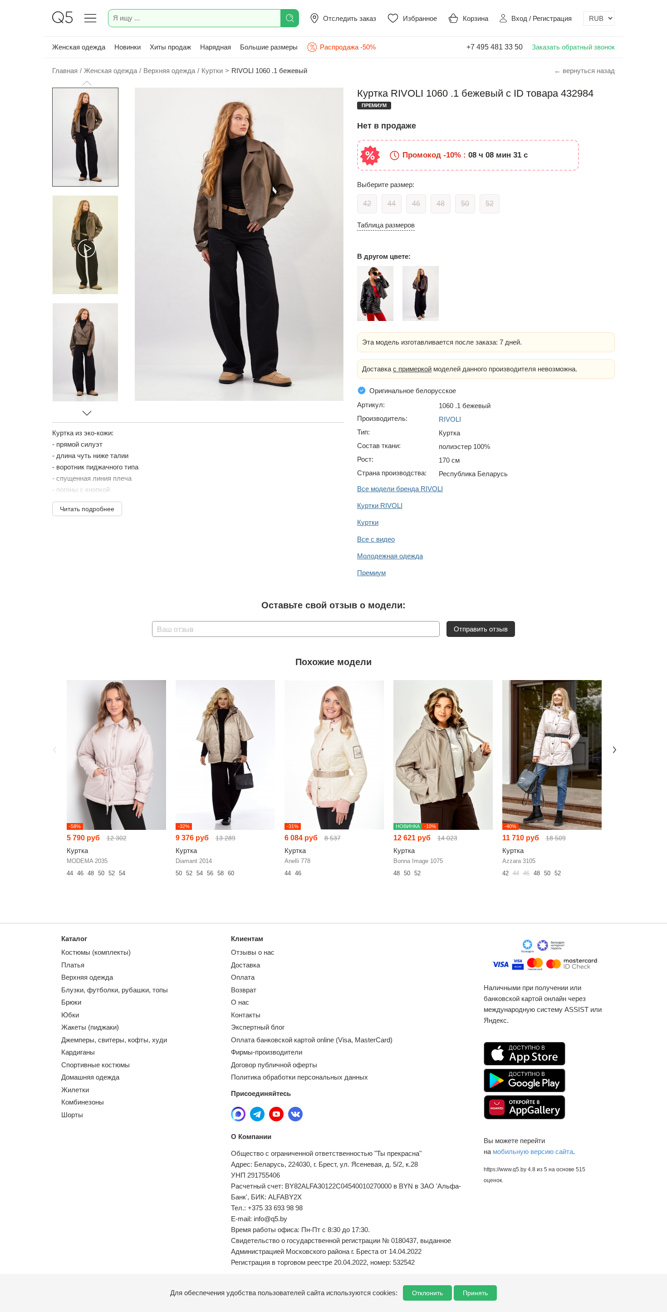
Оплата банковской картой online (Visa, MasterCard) (311, 1040)
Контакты (245, 1015)
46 (416, 203)
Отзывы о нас (253, 952)
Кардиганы (78, 1052)
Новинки (127, 47)
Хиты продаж (170, 47)
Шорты (72, 1115)
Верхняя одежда (87, 977)
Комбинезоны (82, 1102)
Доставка (245, 965)
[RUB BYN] (599, 18)
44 (391, 203)
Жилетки (75, 1090)
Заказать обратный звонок (573, 47)
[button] (86, 83)
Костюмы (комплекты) (96, 952)
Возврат (243, 990)
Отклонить (427, 1293)
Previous (53, 749)
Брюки (71, 1002)
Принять (475, 1293)
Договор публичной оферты (274, 1065)
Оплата (243, 977)
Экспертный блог (257, 1027)
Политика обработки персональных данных (299, 1077)
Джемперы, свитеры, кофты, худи (114, 1040)
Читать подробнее (87, 509)
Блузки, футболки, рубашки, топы (114, 990)
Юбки (70, 1015)
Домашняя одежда (90, 1077)
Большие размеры (269, 47)
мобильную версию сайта (533, 1151)
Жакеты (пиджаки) (90, 1027)
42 (367, 203)
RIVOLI (450, 419)
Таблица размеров (386, 225)
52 (490, 203)
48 (440, 203)
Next (613, 749)
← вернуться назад (584, 70)
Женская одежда (78, 47)
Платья (72, 965)
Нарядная (215, 47)
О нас (240, 1002)
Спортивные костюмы (95, 1065)
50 (465, 203)
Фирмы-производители (266, 1052)
